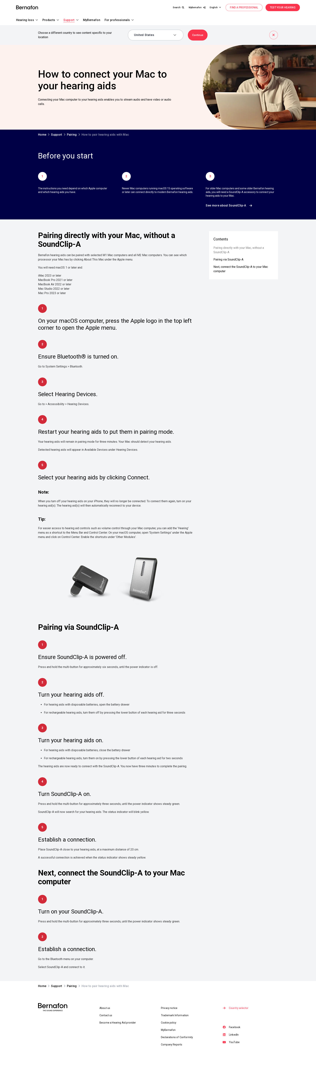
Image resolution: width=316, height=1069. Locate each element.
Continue (197, 35)
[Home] (27, 7)
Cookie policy (168, 1022)
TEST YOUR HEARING (283, 7)
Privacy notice (169, 1008)
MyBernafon (168, 1029)
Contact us (105, 1015)
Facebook (234, 1027)
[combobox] (153, 35)
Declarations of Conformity (177, 1037)
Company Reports (171, 1044)
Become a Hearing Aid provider (117, 1022)
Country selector (239, 1008)
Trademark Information (175, 1015)
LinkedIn (234, 1034)
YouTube (234, 1042)
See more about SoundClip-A (226, 205)
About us (104, 1008)
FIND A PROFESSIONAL (244, 7)
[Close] (273, 35)
